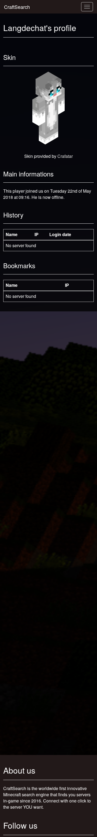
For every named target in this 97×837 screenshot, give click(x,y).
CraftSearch (17, 6)
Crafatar (65, 156)
